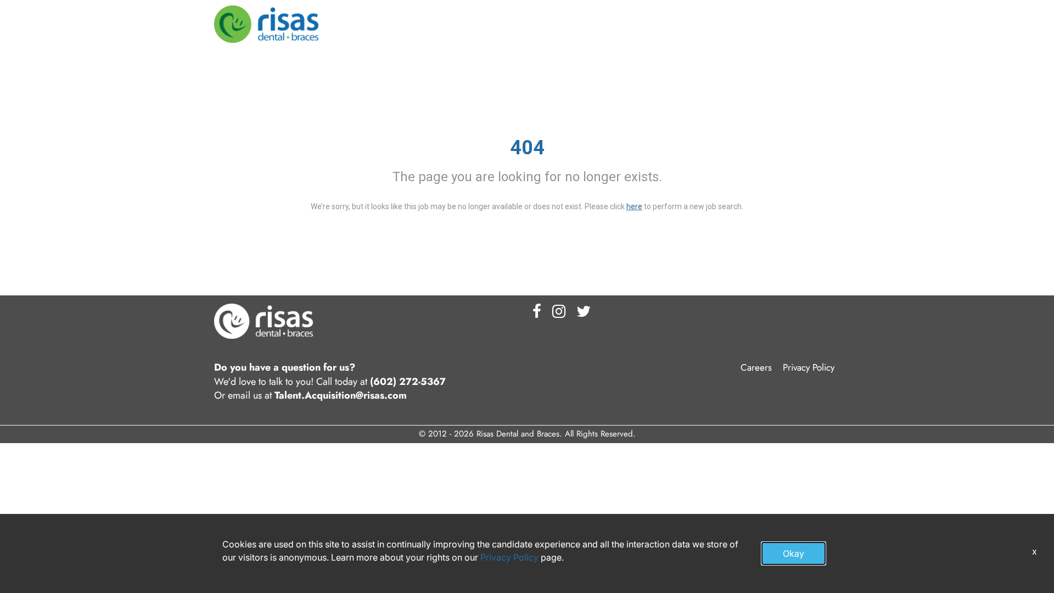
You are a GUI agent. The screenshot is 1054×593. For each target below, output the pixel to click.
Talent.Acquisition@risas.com (340, 395)
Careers (756, 367)
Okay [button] (793, 553)
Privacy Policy (808, 367)
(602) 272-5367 (408, 382)
